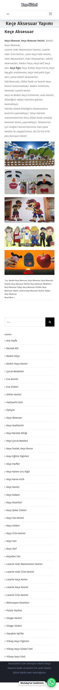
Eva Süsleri (12, 386)
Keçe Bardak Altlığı (16, 433)
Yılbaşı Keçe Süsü (15, 656)
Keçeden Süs (13, 556)
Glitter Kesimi (13, 394)
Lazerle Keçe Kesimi (17, 587)
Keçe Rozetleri (14, 502)
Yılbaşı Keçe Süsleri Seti (19, 648)
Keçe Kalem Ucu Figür (18, 471)
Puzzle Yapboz (14, 610)
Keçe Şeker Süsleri (16, 510)
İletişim (10, 410)
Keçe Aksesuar (19, 31)
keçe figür (15, 68)
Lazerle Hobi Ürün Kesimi (20, 571)
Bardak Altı (12, 348)
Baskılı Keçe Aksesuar (18, 280)
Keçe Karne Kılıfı (15, 479)
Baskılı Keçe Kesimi (17, 363)
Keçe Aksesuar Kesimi (33, 40)
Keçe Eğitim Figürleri (17, 456)
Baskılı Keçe (13, 356)
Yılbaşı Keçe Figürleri (17, 641)
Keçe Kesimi (13, 487)
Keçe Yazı (11, 541)
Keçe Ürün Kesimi (16, 533)
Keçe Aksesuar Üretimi (32, 287)
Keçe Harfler (13, 463)
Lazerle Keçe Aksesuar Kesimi (31, 291)
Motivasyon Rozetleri (17, 602)
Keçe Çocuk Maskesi (17, 440)
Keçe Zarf (11, 548)
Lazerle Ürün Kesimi (17, 595)
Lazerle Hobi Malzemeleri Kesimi (24, 564)
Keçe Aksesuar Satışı (13, 287)
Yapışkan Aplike (15, 633)
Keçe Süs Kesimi (15, 517)
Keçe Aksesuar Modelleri (40, 284)
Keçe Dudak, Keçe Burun (19, 448)
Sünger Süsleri (14, 625)
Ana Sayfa (11, 340)
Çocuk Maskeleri (15, 371)
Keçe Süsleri (13, 525)
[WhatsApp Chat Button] (51, 682)
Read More (9, 297)
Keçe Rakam (13, 494)
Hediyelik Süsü (14, 402)
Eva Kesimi (12, 379)
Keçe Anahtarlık (15, 425)
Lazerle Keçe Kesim (17, 579)
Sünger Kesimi (14, 618)
